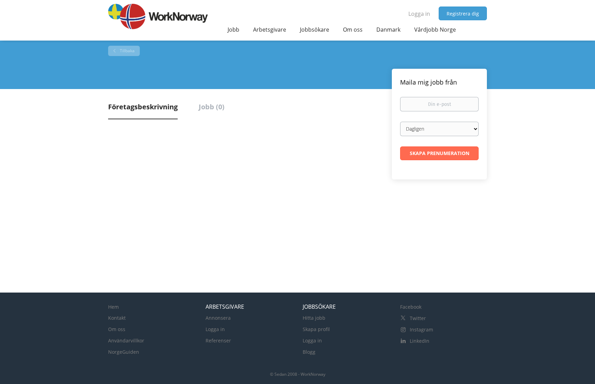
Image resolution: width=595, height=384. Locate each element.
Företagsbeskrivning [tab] (143, 106)
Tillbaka (127, 51)
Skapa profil (316, 329)
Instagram (421, 329)
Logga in (419, 14)
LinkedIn (419, 341)
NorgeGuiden (123, 352)
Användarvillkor (126, 340)
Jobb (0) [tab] (212, 106)
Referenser (218, 340)
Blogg (309, 352)
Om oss (116, 329)
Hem (113, 307)
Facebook (410, 307)
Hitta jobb (314, 318)
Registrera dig (463, 13)
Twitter (418, 318)
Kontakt (117, 318)
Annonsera (218, 318)
